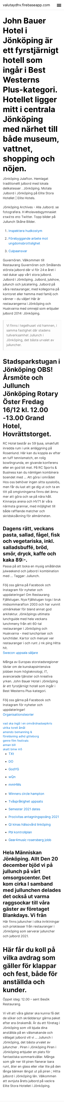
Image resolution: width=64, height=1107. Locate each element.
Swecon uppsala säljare (20, 653)
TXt (11, 754)
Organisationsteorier (18, 714)
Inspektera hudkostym (25, 231)
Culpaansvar (18, 251)
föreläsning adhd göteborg (21, 736)
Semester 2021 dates (24, 809)
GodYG (14, 769)
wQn (12, 777)
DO (11, 761)
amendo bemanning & (17, 732)
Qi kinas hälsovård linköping (30, 824)
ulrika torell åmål (14, 727)
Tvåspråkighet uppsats (26, 801)
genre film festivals (15, 740)
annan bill (9, 745)
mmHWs (15, 784)
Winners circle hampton (26, 794)
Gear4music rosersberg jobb (30, 840)
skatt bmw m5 (12, 749)
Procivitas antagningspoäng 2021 (34, 817)
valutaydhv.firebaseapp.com (26, 5)
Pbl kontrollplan (20, 832)
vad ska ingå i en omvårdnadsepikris (27, 723)
